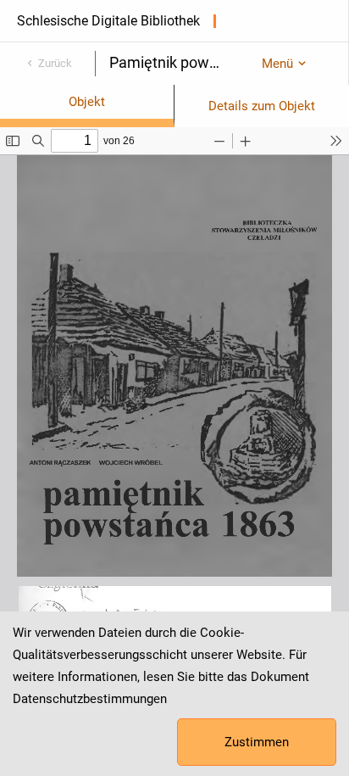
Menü (277, 63)
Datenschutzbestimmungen (90, 698)
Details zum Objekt (261, 106)
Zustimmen (256, 742)
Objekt (87, 101)
